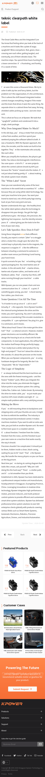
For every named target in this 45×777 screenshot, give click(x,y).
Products (5, 711)
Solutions (5, 718)
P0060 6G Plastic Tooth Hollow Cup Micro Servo (13, 594)
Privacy (3, 774)
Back (22, 534)
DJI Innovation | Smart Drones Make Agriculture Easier (13, 628)
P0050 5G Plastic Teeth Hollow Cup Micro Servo (34, 594)
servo (22, 234)
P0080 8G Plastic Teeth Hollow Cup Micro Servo (34, 571)
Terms (10, 774)
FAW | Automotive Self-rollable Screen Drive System (13, 651)
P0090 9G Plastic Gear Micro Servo (12, 571)
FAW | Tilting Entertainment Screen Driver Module (34, 628)
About (3, 730)
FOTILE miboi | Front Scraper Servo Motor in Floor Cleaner (33, 651)
